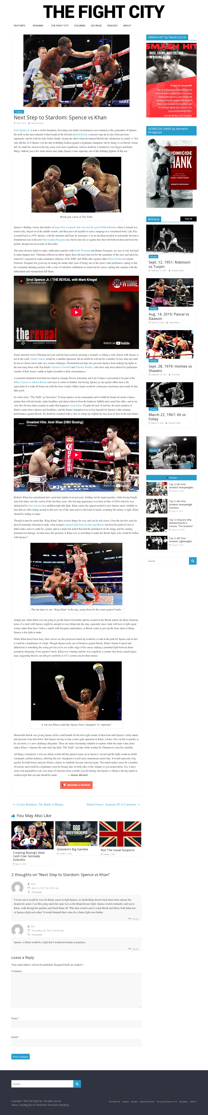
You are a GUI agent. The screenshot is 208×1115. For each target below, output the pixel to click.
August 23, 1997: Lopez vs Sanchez (171, 459)
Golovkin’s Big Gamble (72, 849)
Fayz (33, 883)
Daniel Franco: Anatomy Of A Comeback (113, 804)
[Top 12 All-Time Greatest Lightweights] (157, 537)
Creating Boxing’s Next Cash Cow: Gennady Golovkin (29, 856)
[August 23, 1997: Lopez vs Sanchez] (172, 438)
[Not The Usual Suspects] (120, 823)
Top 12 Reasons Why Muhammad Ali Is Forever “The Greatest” (181, 524)
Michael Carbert (178, 270)
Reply (136, 918)
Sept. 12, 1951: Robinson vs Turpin (169, 264)
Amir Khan (76, 405)
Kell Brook (81, 134)
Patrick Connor (175, 465)
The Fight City (60, 25)
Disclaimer (183, 1101)
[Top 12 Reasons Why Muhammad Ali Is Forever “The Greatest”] (157, 519)
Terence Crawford (61, 367)
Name (15, 1018)
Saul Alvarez (35, 505)
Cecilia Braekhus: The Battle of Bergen (38, 804)
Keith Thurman (82, 250)
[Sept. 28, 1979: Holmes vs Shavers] (169, 331)
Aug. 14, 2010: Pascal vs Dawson (169, 316)
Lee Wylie (96, 25)
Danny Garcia (38, 358)
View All (188, 218)
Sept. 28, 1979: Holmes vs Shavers (170, 368)
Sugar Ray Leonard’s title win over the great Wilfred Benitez (86, 227)
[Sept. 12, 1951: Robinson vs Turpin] (169, 226)
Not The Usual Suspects (118, 850)
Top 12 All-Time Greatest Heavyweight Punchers (180, 506)
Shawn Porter (115, 258)
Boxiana (38, 25)
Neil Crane (176, 374)
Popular (173, 479)
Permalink (37, 892)
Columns (79, 25)
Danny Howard (37, 123)
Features (19, 25)
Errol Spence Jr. (22, 130)
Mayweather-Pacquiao (54, 239)
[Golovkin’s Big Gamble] (76, 823)
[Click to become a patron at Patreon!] (76, 781)
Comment (16, 971)
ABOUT (127, 25)
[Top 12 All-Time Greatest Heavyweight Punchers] (157, 500)
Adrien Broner (39, 382)
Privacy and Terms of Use (167, 1101)
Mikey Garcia (21, 382)
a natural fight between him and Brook (84, 524)
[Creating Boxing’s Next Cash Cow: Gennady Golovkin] (32, 823)
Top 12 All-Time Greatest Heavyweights (181, 487)
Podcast (112, 25)
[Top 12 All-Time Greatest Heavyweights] (157, 483)
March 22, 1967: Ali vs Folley (167, 416)
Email (15, 1037)
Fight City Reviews (147, 1101)
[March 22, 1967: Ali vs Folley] (169, 384)
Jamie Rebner (174, 322)
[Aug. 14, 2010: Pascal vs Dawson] (169, 279)
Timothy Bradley (84, 367)
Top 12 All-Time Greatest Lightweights (180, 541)
